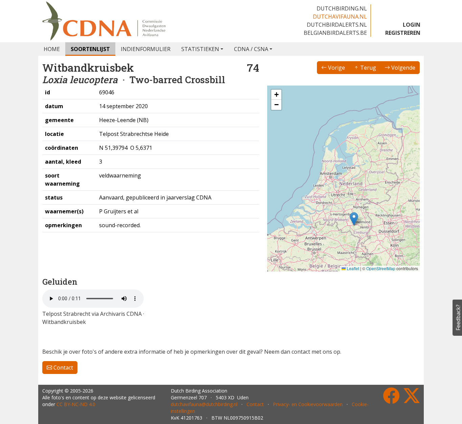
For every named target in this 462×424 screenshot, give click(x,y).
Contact (62, 367)
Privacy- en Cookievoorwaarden (308, 404)
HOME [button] (52, 49)
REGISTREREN (402, 33)
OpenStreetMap (380, 268)
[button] (354, 219)
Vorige (336, 67)
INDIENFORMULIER (145, 49)
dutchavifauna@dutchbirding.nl (204, 404)
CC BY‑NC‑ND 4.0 (75, 404)
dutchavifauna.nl (340, 16)
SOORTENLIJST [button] (90, 49)
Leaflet (352, 268)
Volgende (402, 67)
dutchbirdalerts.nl (337, 24)
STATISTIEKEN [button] (200, 49)
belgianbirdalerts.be (335, 33)
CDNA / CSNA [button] (251, 49)
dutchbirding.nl (342, 8)
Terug (367, 67)
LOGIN (411, 24)
